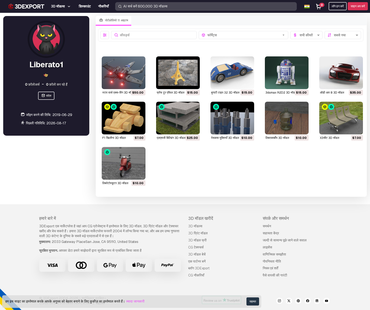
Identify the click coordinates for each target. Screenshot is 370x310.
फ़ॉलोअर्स (32, 84)
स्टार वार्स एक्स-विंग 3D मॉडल (118, 92)
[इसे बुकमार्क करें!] (139, 83)
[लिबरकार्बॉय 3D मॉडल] (287, 118)
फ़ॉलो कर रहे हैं (56, 84)
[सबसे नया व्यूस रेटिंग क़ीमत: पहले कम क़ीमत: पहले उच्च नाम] (343, 35)
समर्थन (267, 226)
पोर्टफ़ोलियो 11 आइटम (116, 20)
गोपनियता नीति (272, 261)
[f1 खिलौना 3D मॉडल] (123, 118)
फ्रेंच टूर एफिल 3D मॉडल (170, 92)
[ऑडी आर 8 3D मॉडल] (341, 72)
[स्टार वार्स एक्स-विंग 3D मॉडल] (123, 72)
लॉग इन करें (338, 6)
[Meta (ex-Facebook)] (307, 301)
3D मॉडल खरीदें (200, 218)
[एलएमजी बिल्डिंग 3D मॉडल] (178, 118)
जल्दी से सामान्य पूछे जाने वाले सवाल (285, 240)
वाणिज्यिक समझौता (274, 254)
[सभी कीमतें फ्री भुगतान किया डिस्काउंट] (306, 35)
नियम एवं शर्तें (270, 268)
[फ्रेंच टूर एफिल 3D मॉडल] (178, 72)
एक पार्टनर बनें (197, 261)
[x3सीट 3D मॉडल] (341, 118)
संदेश (48, 96)
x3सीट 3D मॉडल (329, 138)
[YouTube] (326, 301)
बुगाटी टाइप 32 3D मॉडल (225, 92)
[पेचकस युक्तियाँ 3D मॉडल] (232, 118)
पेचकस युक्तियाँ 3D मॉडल (225, 138)
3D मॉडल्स (195, 226)
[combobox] (246, 35)
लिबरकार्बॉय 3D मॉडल (277, 138)
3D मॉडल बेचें (197, 254)
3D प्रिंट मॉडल (198, 233)
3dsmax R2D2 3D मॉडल (281, 92)
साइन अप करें (358, 6)
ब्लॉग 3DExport (199, 268)
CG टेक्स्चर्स (196, 247)
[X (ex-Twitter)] (289, 301)
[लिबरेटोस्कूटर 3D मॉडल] (123, 163)
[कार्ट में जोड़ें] (130, 83)
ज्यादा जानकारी (135, 301)
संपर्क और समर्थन (276, 218)
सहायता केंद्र (271, 233)
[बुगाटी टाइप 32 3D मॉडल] (232, 72)
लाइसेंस (267, 247)
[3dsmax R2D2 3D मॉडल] (287, 72)
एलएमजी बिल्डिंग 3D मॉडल (171, 138)
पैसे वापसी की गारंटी (275, 275)
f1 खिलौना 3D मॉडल (114, 138)
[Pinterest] (298, 301)
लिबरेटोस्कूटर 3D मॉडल (115, 183)
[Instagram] (279, 301)
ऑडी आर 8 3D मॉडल (332, 92)
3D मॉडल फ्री (197, 240)
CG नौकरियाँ (196, 275)
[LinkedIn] (317, 301)
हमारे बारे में (47, 218)
